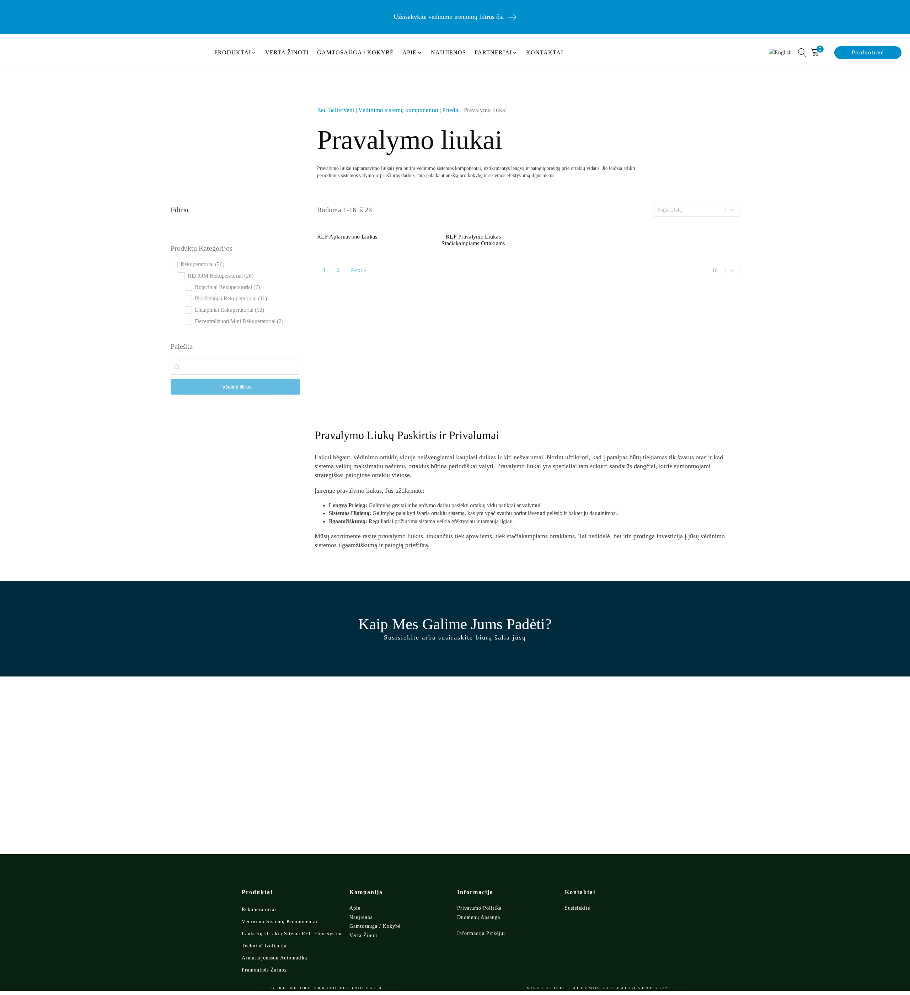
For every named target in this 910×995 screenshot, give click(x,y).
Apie (354, 908)
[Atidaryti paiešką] (802, 52)
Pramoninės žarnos (264, 970)
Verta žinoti (363, 935)
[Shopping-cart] (817, 52)
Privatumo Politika (479, 908)
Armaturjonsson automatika (274, 958)
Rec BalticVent (335, 110)
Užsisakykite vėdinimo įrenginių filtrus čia (449, 16)
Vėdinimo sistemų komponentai (398, 110)
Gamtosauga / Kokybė (375, 926)
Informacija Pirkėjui (481, 933)
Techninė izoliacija (264, 945)
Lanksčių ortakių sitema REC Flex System (292, 933)
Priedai (451, 110)
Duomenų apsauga (478, 917)
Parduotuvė (868, 52)
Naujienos (361, 917)
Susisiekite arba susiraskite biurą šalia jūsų (455, 637)
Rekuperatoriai (259, 909)
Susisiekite (577, 908)
